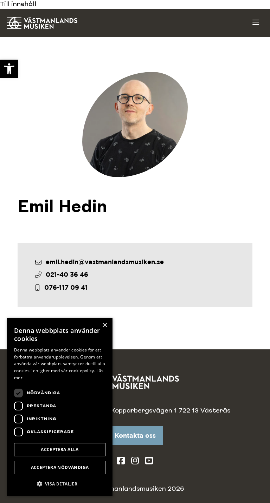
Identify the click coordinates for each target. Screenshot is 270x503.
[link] (9, 69)
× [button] (104, 325)
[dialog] (59, 407)
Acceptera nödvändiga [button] (60, 467)
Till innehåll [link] (18, 4)
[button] (59, 484)
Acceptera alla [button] (60, 449)
